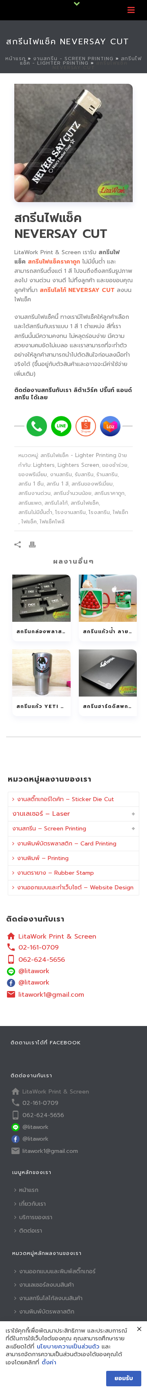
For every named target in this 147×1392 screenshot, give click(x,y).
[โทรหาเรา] (37, 426)
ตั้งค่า (49, 1363)
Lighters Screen (78, 465)
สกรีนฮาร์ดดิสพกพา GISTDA (110, 706)
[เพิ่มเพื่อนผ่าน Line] (61, 426)
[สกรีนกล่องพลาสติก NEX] (41, 598)
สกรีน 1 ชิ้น (31, 483)
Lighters (44, 465)
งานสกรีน (61, 474)
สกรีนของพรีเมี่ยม (92, 483)
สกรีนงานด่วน (34, 493)
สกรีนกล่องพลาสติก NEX (43, 631)
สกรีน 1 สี (58, 483)
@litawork (33, 971)
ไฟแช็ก (120, 512)
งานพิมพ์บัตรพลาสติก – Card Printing (66, 843)
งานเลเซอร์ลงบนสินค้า (46, 1285)
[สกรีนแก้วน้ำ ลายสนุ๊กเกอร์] (108, 598)
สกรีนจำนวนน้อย (72, 493)
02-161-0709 (38, 947)
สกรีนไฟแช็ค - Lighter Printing (81, 61)
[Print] (36, 544)
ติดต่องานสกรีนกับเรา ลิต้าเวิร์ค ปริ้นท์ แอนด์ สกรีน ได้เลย (73, 394)
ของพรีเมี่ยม (32, 474)
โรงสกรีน (99, 512)
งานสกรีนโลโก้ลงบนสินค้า (50, 1298)
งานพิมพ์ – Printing (43, 858)
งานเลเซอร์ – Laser (41, 814)
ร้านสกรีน (107, 474)
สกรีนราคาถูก (109, 493)
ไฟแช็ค (29, 521)
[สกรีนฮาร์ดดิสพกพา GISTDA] (108, 673)
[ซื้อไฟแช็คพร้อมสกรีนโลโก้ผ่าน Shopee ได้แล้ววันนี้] (86, 426)
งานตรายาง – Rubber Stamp (55, 873)
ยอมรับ (123, 1378)
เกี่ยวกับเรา (32, 1204)
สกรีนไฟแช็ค (85, 502)
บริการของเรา (35, 1217)
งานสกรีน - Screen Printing (73, 58)
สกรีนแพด (30, 502)
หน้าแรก (15, 58)
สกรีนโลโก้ (56, 502)
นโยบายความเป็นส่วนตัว (68, 1347)
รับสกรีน (84, 474)
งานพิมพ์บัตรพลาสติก (46, 1311)
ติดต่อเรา (30, 1230)
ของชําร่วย (114, 465)
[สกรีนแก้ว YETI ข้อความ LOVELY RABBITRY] (41, 673)
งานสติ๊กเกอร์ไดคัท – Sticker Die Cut (65, 799)
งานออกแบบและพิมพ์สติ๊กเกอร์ (57, 1271)
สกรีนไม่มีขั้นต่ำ (35, 512)
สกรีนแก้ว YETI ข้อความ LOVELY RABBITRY (43, 706)
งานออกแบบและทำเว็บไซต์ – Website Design (75, 887)
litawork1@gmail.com (51, 994)
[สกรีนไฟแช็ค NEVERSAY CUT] (73, 143)
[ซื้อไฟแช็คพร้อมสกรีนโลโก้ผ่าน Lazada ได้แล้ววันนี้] (110, 426)
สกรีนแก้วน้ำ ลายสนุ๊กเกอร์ (110, 631)
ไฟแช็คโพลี (52, 521)
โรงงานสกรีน (70, 512)
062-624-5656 (41, 959)
